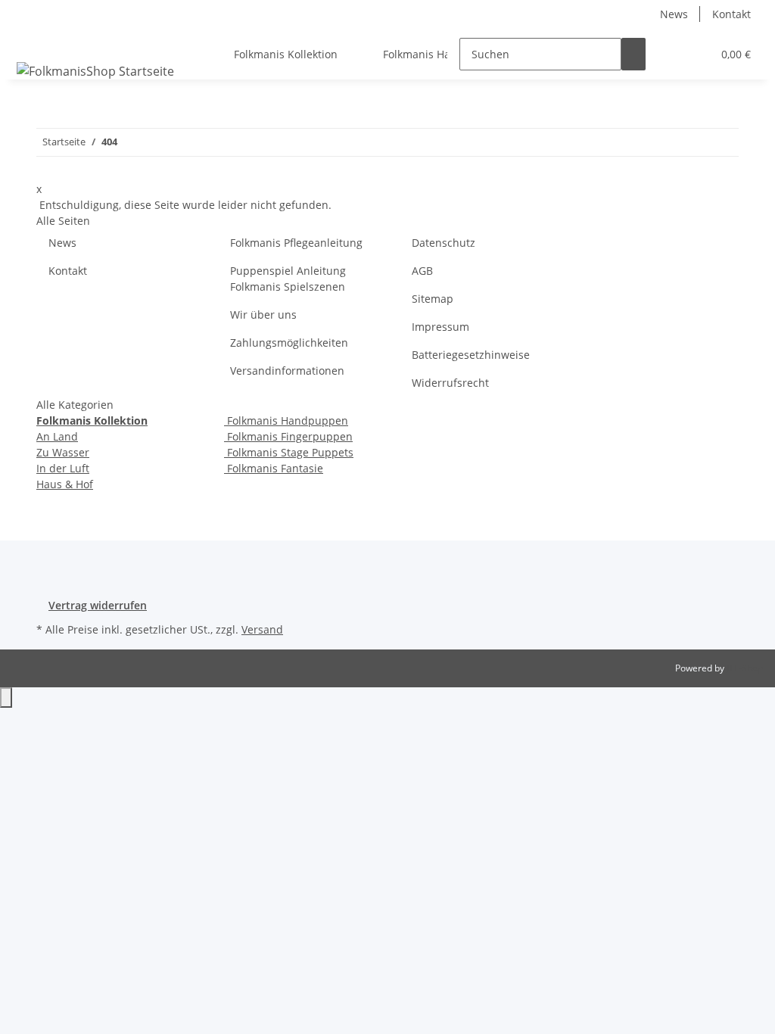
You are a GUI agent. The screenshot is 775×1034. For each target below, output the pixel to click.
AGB (422, 270)
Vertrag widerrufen (97, 605)
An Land (57, 436)
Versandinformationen (287, 370)
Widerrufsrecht (450, 382)
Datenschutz (443, 242)
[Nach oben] (6, 697)
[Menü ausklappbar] (31, 41)
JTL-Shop (745, 668)
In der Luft (62, 468)
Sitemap (432, 298)
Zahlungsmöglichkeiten (289, 342)
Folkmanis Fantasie (273, 468)
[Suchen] (633, 54)
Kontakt (731, 14)
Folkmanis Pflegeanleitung (296, 242)
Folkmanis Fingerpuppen (288, 436)
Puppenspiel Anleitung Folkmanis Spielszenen (288, 278)
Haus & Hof (64, 484)
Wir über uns (263, 314)
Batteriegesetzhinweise (471, 354)
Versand (262, 629)
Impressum (440, 326)
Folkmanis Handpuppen (286, 420)
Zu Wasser (62, 452)
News (674, 14)
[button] (670, 54)
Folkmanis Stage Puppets (288, 452)
